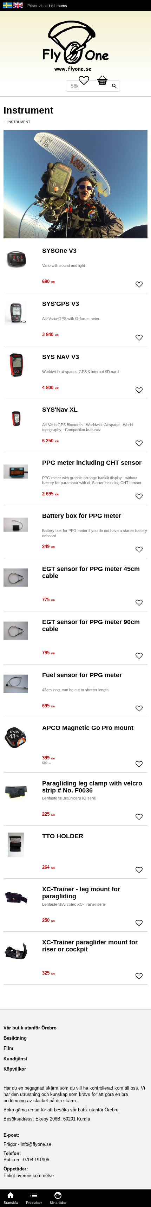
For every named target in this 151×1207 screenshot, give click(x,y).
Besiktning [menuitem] (15, 1038)
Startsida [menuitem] (11, 1203)
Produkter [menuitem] (34, 1203)
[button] (139, 284)
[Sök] (114, 86)
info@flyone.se (36, 1144)
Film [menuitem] (8, 1048)
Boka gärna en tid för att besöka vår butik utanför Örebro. (62, 1109)
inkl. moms (58, 6)
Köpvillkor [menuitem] (15, 1069)
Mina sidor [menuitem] (58, 1203)
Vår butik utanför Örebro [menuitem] (30, 1028)
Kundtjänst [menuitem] (15, 1058)
